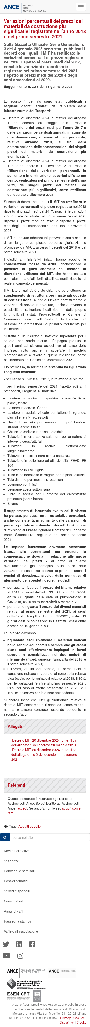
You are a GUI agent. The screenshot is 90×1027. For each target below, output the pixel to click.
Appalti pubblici (29, 826)
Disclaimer (66, 1022)
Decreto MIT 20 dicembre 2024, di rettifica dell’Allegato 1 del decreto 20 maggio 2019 (43, 742)
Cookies (79, 1018)
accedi (22, 808)
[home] (25, 8)
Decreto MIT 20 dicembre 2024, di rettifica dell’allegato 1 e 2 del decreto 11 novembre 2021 (44, 754)
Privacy (65, 1018)
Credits (81, 1022)
